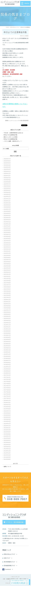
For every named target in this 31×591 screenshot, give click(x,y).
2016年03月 (7, 419)
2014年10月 (7, 455)
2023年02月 (7, 245)
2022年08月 (7, 257)
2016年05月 (7, 415)
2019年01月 (7, 348)
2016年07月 (7, 411)
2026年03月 (7, 167)
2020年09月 (7, 306)
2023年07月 (7, 234)
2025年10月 (7, 177)
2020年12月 (7, 299)
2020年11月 (7, 301)
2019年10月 (7, 329)
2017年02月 (7, 396)
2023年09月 (7, 230)
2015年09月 (7, 432)
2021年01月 (7, 297)
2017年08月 (7, 383)
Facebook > (9, 569)
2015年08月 (7, 434)
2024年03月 (7, 217)
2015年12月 (7, 425)
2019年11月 (7, 327)
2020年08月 (7, 308)
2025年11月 (7, 175)
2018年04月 (7, 366)
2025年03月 (7, 192)
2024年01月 (7, 222)
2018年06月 (7, 362)
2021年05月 (7, 289)
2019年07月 (7, 335)
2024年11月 (7, 200)
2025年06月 (7, 186)
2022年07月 (7, 259)
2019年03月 (7, 343)
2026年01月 (7, 171)
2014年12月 (7, 451)
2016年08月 (7, 408)
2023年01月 (7, 247)
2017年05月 (7, 390)
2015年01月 (7, 448)
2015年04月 (7, 442)
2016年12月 (7, 400)
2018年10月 (7, 354)
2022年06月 (7, 261)
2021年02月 (7, 295)
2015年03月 (7, 444)
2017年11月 (7, 377)
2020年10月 (7, 303)
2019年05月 (7, 339)
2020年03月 (7, 318)
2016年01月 (7, 423)
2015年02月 (7, 446)
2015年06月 (7, 438)
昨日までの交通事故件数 (15, 32)
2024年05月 (7, 213)
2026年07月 (7, 158)
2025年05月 (7, 188)
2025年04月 (7, 190)
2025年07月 (7, 184)
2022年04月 (7, 266)
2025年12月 (7, 173)
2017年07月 (7, 385)
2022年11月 (7, 251)
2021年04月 (7, 291)
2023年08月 (7, 232)
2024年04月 (7, 215)
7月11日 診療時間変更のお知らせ (13, 132)
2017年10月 (7, 379)
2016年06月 (7, 413)
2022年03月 (7, 268)
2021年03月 (7, 293)
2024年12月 (7, 198)
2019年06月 (7, 337)
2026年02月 (7, 169)
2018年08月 (7, 358)
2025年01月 (7, 196)
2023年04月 (7, 240)
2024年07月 (7, 209)
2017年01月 (7, 398)
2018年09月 (7, 356)
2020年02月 (7, 320)
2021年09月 (7, 280)
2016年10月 (7, 404)
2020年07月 (7, 310)
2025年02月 (7, 194)
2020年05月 (7, 314)
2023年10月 (7, 228)
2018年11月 (7, 352)
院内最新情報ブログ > (10, 565)
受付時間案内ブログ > (10, 561)
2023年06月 (7, 236)
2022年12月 (7, 249)
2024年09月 (7, 205)
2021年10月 (7, 278)
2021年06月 (7, 287)
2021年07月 (7, 284)
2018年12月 (7, 350)
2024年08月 (7, 207)
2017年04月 (7, 392)
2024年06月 (7, 211)
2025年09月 (7, 179)
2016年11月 (7, 402)
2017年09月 (7, 381)
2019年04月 (7, 341)
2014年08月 (7, 459)
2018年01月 (7, 373)
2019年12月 (7, 324)
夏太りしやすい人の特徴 (10, 137)
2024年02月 (7, 219)
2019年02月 (7, 345)
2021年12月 (7, 274)
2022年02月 (7, 270)
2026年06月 (7, 161)
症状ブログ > (8, 558)
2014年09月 (7, 457)
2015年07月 (7, 436)
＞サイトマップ (15, 576)
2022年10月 (7, 253)
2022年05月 (7, 263)
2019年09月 (7, 331)
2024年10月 (7, 203)
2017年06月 (7, 387)
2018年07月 (7, 360)
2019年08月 (7, 333)
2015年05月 (7, 440)
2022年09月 (7, 255)
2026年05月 (7, 163)
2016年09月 (7, 406)
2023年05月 (7, 238)
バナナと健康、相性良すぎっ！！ (13, 141)
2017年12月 (7, 375)
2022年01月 (7, 272)
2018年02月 (7, 371)
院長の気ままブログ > (10, 554)
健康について (7, 466)
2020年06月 (7, 312)
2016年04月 (7, 417)
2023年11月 (7, 226)
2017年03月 (7, 394)
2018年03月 (7, 369)
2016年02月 (7, 421)
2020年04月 (7, 316)
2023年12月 (7, 224)
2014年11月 (7, 453)
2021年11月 (7, 276)
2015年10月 (7, 429)
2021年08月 (7, 282)
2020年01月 (7, 322)
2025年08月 (7, 182)
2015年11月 (7, 427)
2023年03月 (7, 243)
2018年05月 (7, 364)
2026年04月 (7, 165)
